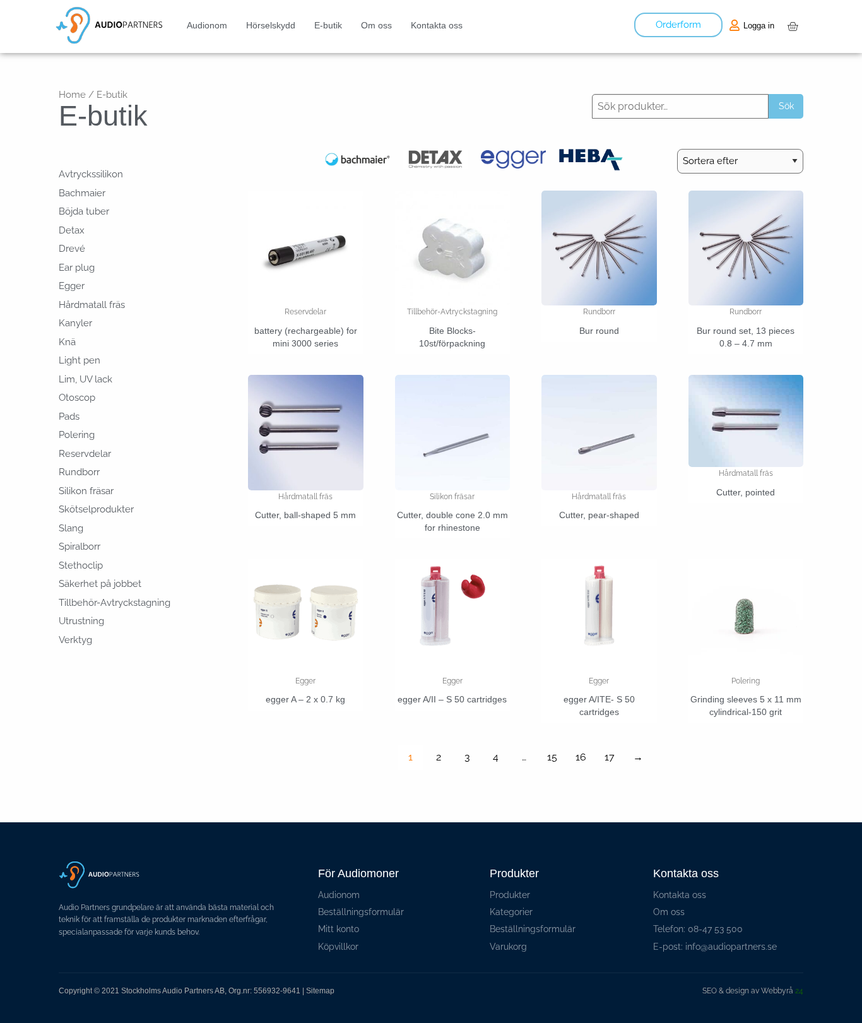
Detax (72, 230)
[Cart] (793, 26)
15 (552, 757)
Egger (72, 286)
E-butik (328, 25)
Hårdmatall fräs (92, 304)
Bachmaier (82, 193)
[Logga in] (734, 25)
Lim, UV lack (85, 379)
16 (581, 757)
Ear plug (77, 267)
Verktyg (75, 640)
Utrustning (81, 621)
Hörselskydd (270, 25)
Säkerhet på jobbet (100, 583)
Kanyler (75, 323)
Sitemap (320, 990)
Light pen (79, 360)
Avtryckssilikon (91, 174)
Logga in (758, 25)
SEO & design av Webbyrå (752, 990)
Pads (69, 416)
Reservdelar (85, 453)
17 (610, 757)
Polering (77, 435)
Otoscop (77, 397)
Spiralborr (79, 546)
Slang (71, 528)
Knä (67, 342)
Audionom (207, 25)
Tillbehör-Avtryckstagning (114, 602)
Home (72, 94)
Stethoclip (81, 565)
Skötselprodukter (96, 509)
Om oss (376, 25)
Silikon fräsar (86, 491)
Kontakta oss (437, 25)
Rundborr (79, 472)
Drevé (72, 248)
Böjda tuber (84, 211)
